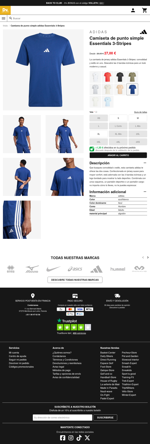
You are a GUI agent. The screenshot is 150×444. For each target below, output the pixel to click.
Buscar (16, 18)
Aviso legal (58, 366)
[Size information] (96, 112)
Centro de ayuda (17, 356)
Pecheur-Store (129, 352)
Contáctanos (33, 305)
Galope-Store (107, 370)
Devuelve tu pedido (117, 307)
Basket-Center (107, 352)
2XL (138, 133)
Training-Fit (128, 377)
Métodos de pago (62, 370)
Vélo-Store (127, 391)
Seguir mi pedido (18, 359)
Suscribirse (105, 417)
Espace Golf (106, 363)
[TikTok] (79, 438)
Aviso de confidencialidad (66, 377)
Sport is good (129, 373)
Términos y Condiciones (65, 359)
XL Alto (118, 133)
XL (98, 133)
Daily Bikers (106, 356)
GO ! (102, 2)
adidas (99, 31)
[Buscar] (10, 18)
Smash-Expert (129, 363)
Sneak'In (126, 366)
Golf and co (106, 373)
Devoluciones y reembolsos (67, 363)
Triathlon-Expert (130, 384)
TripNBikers (128, 387)
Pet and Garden (130, 356)
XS (98, 118)
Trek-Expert (128, 380)
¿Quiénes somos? (62, 352)
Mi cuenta (14, 352)
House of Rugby (108, 380)
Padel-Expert (107, 398)
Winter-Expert (129, 395)
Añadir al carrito (118, 155)
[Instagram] (71, 438)
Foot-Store (105, 366)
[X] (87, 438)
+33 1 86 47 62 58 (33, 314)
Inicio (5, 25)
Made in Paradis (108, 387)
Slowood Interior (130, 359)
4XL (118, 141)
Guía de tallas (140, 112)
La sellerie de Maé (110, 384)
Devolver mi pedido (19, 363)
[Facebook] (63, 438)
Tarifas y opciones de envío (67, 373)
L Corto (118, 125)
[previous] (143, 257)
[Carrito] (145, 10)
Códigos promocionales (21, 366)
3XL (98, 141)
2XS (138, 141)
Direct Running (108, 359)
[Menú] (3, 18)
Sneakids (127, 370)
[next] (148, 257)
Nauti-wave (106, 391)
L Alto (137, 125)
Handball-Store (108, 377)
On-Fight (104, 395)
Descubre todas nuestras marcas (75, 279)
